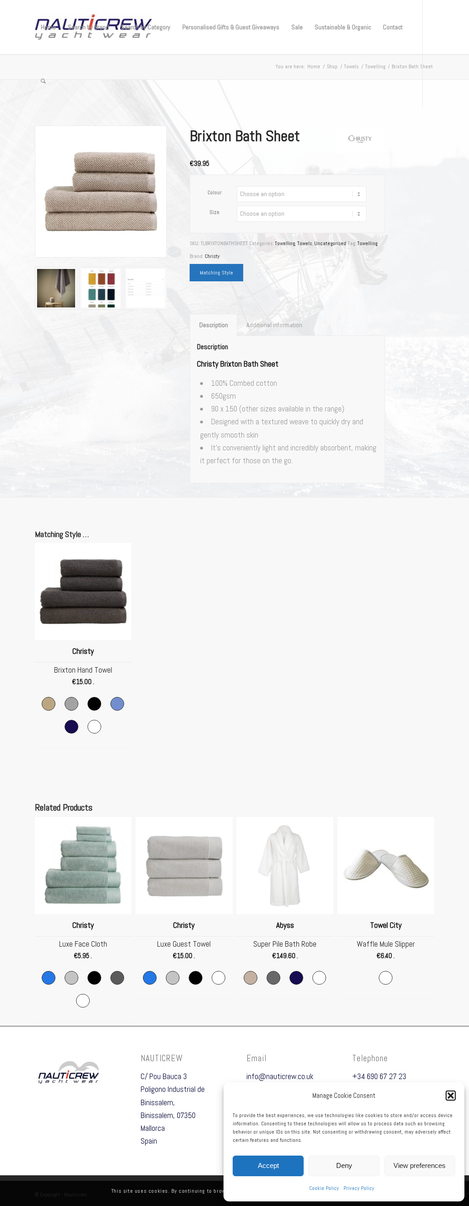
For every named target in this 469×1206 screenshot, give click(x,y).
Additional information (274, 325)
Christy (212, 256)
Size (214, 212)
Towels (304, 243)
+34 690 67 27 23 (379, 1076)
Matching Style (216, 272)
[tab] (213, 325)
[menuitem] (48, 27)
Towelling (285, 243)
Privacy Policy (359, 1188)
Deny (344, 1165)
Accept (268, 1165)
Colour (214, 192)
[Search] (43, 81)
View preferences (419, 1165)
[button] (450, 1095)
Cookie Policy (324, 1188)
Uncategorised (330, 243)
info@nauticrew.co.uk (279, 1076)
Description (213, 325)
